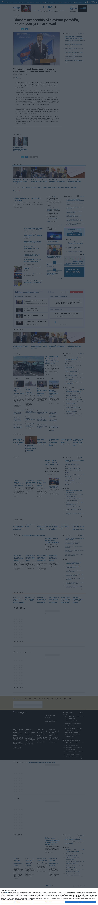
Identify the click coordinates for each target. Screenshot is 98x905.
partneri (7, 892)
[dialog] (49, 896)
